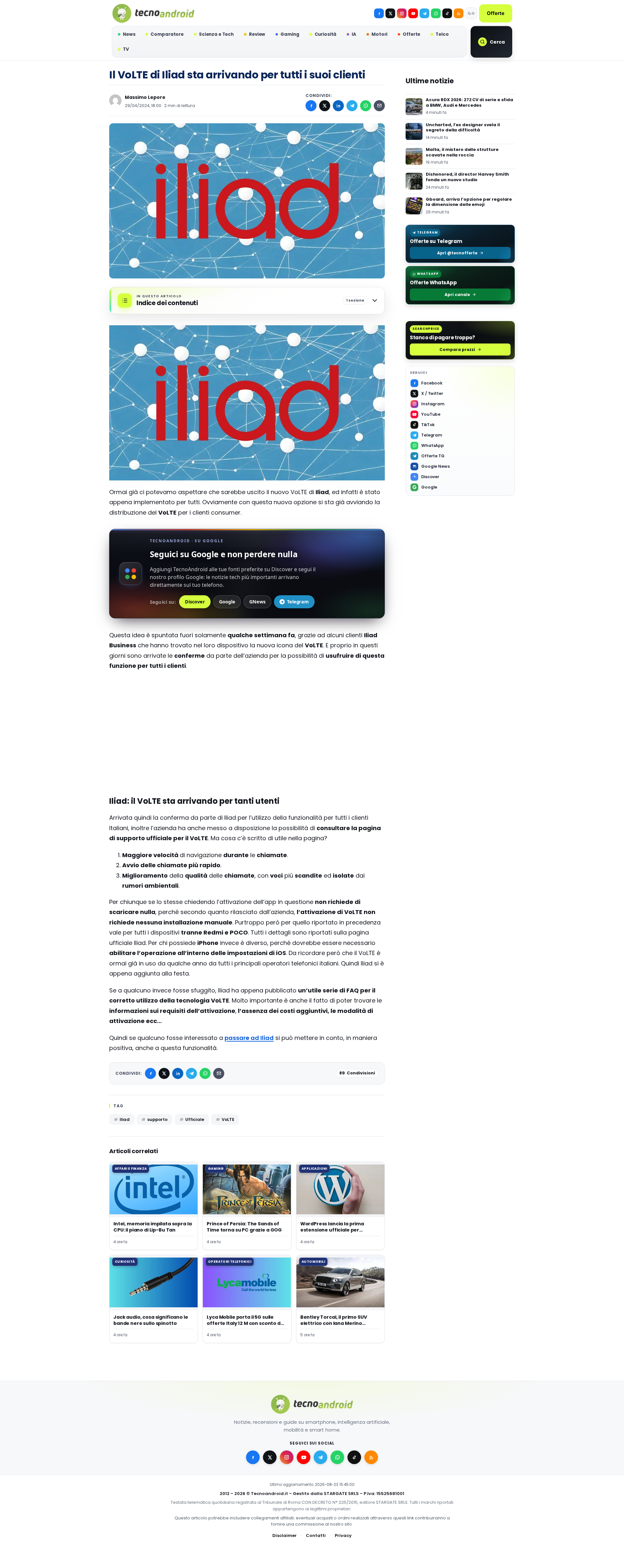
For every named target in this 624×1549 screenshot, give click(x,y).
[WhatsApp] (365, 105)
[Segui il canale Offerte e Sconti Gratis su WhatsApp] (436, 13)
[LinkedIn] (338, 105)
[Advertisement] (247, 739)
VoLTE (228, 1119)
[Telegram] (424, 13)
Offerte (495, 13)
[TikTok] (447, 13)
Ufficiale (194, 1119)
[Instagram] (402, 13)
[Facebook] (379, 13)
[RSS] (458, 13)
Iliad (125, 1119)
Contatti (316, 1535)
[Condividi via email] (379, 105)
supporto (157, 1119)
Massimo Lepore (145, 97)
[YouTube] (413, 13)
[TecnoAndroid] (153, 13)
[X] (390, 13)
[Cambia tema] (471, 13)
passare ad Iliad (249, 1038)
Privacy (343, 1535)
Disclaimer (284, 1535)
